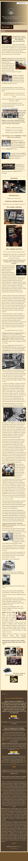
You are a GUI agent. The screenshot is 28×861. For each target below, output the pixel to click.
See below (5, 254)
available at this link (7, 609)
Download (16, 36)
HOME (14, 767)
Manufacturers (14, 195)
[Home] (11, 20)
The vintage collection (14, 207)
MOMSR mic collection (9, 95)
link (4, 644)
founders (15, 148)
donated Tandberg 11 (15, 158)
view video (8, 631)
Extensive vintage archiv (13, 201)
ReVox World (10, 106)
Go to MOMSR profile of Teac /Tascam (14, 330)
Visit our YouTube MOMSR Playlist (14, 698)
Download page (17, 54)
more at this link (21, 525)
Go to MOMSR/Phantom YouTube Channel (14, 93)
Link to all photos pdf (7, 526)
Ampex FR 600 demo (18, 598)
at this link (8, 740)
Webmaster (19, 846)
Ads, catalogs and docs (14, 249)
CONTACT (14, 843)
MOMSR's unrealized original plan (14, 127)
